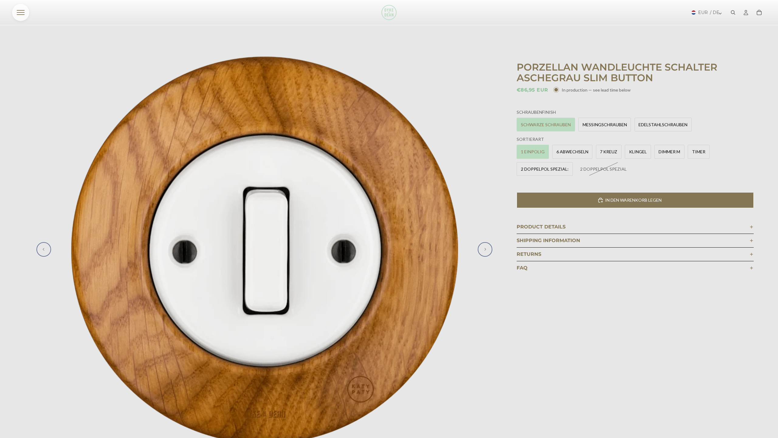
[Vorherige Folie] (43, 249)
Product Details (541, 227)
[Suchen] (733, 12)
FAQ (522, 268)
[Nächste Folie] (485, 249)
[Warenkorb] (759, 12)
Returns (529, 254)
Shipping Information (548, 240)
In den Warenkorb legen (633, 200)
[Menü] (20, 12)
